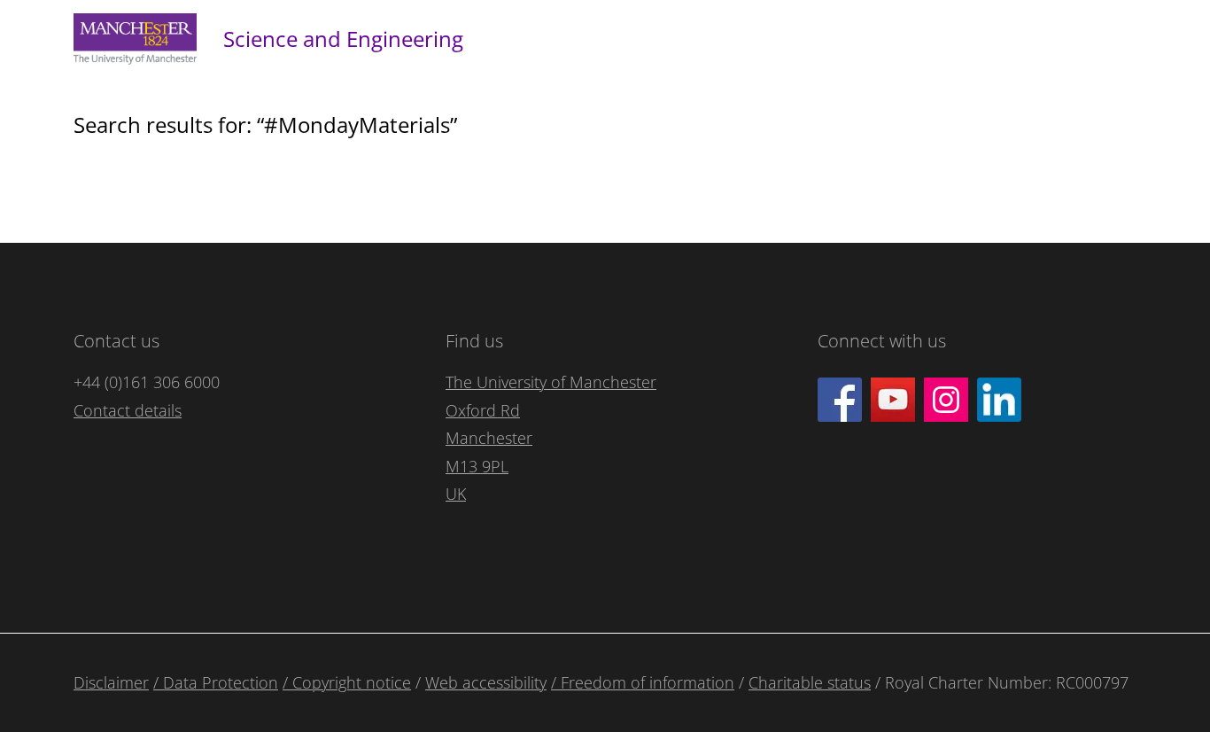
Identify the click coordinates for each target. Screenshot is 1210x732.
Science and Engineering (343, 38)
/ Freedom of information (642, 682)
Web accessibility (486, 682)
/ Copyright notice (347, 682)
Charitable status (809, 682)
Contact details (128, 410)
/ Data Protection (215, 682)
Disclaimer (111, 682)
